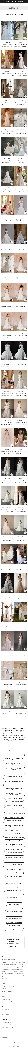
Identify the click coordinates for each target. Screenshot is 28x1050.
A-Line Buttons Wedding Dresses (14, 869)
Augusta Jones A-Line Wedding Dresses (14, 837)
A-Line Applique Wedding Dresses (14, 873)
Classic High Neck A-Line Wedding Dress (21, 161)
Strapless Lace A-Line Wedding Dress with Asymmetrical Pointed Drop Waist (20, 394)
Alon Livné (7, 100)
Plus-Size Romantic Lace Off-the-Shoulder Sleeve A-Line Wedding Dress (7, 365)
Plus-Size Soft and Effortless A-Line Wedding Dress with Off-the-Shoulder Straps (21, 307)
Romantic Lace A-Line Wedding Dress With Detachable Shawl (20, 452)
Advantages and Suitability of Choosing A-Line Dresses (13, 942)
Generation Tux (5, 1014)
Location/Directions (6, 999)
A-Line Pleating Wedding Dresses (14, 887)
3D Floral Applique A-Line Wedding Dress (20, 714)
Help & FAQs (4, 996)
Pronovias (7, 71)
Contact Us (4, 994)
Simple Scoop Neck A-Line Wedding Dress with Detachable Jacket (20, 220)
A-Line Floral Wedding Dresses (14, 880)
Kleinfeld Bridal (4, 4)
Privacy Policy (5, 1037)
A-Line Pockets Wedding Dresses (14, 915)
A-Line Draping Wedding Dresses (14, 876)
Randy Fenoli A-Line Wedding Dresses (14, 781)
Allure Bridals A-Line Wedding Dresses (14, 755)
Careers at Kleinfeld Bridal (8, 986)
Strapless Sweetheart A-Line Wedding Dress (21, 597)
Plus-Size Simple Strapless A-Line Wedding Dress (7, 569)
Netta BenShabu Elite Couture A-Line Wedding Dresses (14, 826)
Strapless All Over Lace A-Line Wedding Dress (21, 423)
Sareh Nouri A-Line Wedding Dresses (14, 830)
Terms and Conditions (7, 1035)
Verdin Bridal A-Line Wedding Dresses (14, 813)
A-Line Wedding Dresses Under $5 (14, 929)
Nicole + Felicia (7, 158)
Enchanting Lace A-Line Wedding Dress (7, 626)
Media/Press (5, 988)
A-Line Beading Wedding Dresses (14, 883)
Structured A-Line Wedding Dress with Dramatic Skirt (7, 103)
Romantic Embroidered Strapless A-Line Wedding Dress (7, 656)
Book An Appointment (7, 1022)
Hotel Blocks (18, 4)
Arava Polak (21, 449)
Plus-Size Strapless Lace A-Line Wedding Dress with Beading (21, 191)
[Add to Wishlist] (12, 38)
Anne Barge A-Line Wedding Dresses (14, 801)
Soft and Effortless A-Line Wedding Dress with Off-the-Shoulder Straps (7, 336)
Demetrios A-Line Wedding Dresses (14, 805)
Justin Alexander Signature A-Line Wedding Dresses (14, 794)
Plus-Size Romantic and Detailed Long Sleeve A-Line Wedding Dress (7, 423)
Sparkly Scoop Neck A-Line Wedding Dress (7, 161)
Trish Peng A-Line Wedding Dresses (14, 857)
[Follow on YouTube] (14, 1042)
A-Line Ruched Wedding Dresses (14, 922)
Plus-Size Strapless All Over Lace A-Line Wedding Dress (7, 540)
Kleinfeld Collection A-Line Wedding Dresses (14, 865)
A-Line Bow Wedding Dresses (14, 908)
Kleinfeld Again (11, 4)
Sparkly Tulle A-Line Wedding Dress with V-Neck (7, 220)
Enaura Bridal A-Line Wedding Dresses (14, 817)
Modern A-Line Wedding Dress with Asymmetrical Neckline (20, 45)
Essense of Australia (7, 420)
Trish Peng (7, 274)
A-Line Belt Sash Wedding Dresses (14, 918)
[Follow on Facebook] (2, 1042)
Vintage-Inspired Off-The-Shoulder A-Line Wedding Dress (20, 103)
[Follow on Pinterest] (10, 1042)
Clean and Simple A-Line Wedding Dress (21, 336)
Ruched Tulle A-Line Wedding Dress (7, 685)
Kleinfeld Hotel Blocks (7, 1012)
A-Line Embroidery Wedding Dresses (14, 890)
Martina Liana (7, 362)
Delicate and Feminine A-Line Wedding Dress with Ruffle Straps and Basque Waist (7, 278)
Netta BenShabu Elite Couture (21, 245)
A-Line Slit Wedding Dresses (14, 904)
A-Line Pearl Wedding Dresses (14, 897)
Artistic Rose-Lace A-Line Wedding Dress (7, 452)
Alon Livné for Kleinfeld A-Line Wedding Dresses (14, 845)
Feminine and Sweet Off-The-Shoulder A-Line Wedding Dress (7, 132)
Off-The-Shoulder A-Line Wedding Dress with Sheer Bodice (20, 132)
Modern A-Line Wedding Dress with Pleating (7, 307)
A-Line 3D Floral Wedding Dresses (14, 894)
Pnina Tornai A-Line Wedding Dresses (14, 773)
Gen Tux (23, 4)
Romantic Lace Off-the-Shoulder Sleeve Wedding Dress (21, 365)
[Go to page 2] (22, 720)
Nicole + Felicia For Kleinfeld (20, 216)
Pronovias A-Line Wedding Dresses (14, 798)
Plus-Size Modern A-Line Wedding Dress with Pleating (21, 278)
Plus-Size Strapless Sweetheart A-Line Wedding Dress (7, 598)
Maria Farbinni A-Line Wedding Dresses (14, 861)
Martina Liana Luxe (20, 653)
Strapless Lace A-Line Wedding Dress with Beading (7, 394)
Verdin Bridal (7, 42)
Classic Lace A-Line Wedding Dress (21, 685)
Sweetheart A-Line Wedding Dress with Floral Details (21, 569)
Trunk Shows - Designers (7, 1024)
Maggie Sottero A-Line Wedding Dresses (14, 777)
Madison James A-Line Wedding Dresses (14, 821)
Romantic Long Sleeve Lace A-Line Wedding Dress (20, 74)
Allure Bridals (20, 71)
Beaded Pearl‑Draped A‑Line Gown (21, 656)
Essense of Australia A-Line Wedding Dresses (14, 764)
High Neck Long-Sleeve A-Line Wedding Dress (21, 481)
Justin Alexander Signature (7, 507)
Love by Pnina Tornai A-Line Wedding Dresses (14, 759)
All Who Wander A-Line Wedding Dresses (14, 853)
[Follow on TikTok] (18, 1042)
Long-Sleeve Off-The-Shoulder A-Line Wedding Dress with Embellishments (7, 191)
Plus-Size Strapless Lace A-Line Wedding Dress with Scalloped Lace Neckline (7, 510)
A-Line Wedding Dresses (14, 925)
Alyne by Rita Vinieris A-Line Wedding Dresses (14, 809)
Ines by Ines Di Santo (21, 623)
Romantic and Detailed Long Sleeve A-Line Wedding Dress (21, 510)
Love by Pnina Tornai (21, 129)
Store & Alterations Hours (8, 1001)
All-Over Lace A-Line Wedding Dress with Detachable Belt (7, 481)
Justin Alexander (21, 187)
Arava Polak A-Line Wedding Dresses (14, 834)
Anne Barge (21, 42)
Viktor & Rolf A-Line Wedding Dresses (14, 841)
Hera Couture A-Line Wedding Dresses (14, 849)
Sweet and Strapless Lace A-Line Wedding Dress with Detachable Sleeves (7, 74)
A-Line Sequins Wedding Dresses (14, 911)
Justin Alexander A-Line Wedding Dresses (14, 769)
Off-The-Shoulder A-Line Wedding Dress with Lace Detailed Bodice (7, 249)
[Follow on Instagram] (6, 1042)
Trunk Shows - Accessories (8, 1027)
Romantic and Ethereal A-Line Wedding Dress (21, 248)
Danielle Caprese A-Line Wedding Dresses (14, 789)
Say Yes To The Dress (7, 991)
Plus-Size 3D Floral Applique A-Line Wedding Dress (7, 714)
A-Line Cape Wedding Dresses (14, 901)
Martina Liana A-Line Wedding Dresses (14, 785)
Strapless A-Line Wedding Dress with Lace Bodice (20, 626)
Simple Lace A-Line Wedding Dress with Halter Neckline (7, 45)
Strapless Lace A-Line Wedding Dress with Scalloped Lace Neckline (21, 540)
